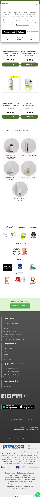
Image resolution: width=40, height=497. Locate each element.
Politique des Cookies (33, 38)
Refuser (21, 32)
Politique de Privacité (20, 38)
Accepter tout (9, 32)
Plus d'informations (22, 25)
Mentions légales (8, 38)
